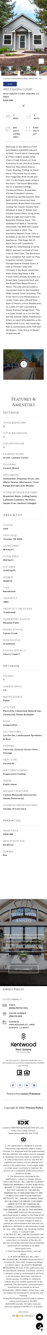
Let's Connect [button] (23, 969)
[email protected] (16, 1133)
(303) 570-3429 (15, 1016)
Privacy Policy (34, 1107)
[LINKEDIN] (27, 1085)
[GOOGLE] (34, 1085)
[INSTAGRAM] (20, 1085)
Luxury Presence (30, 1093)
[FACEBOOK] (13, 1085)
